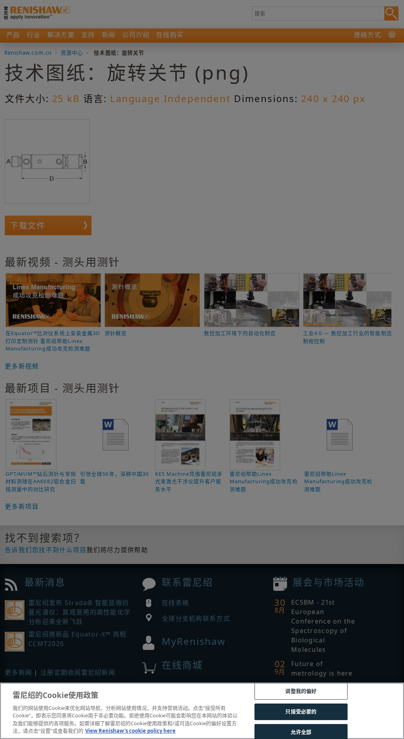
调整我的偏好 (300, 691)
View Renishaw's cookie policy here (130, 730)
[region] (202, 711)
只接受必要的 (300, 711)
